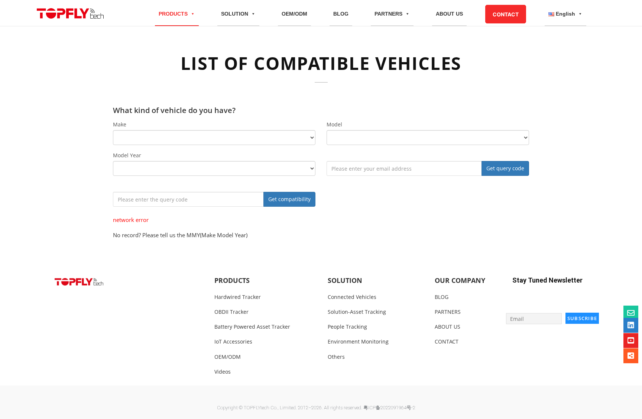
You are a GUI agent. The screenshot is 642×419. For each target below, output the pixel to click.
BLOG (340, 14)
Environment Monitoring (358, 341)
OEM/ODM (294, 14)
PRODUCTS (173, 14)
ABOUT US (449, 14)
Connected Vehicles (352, 296)
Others (336, 356)
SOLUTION (234, 14)
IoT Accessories (233, 341)
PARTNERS (388, 14)
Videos (222, 371)
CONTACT (506, 14)
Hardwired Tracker (237, 296)
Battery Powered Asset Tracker (252, 326)
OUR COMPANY (460, 280)
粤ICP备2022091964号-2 (389, 407)
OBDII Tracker (231, 311)
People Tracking (347, 326)
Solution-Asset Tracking (357, 311)
